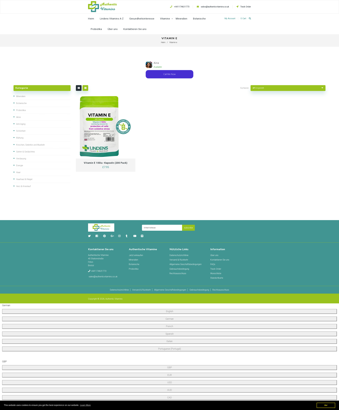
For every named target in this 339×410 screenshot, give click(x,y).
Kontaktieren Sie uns (219, 260)
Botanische (21, 103)
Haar (18, 172)
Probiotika (21, 110)
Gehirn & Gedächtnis (25, 151)
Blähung (19, 138)
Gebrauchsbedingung (179, 269)
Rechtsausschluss (178, 273)
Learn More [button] (85, 405)
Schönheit (20, 131)
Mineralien (20, 96)
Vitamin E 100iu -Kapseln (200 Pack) (105, 162)
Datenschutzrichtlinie (179, 255)
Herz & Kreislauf (23, 186)
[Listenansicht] (85, 88)
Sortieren (244, 88)
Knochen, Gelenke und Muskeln (30, 145)
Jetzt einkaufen (136, 255)
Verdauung (21, 158)
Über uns (214, 255)
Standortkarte (216, 278)
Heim (163, 42)
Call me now (169, 74)
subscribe (188, 227)
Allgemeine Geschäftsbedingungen (186, 264)
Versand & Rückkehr (179, 260)
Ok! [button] (325, 405)
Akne (18, 117)
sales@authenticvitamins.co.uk (215, 6)
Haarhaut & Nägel (24, 179)
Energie (19, 165)
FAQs (212, 264)
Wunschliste (215, 273)
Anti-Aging (20, 124)
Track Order (245, 6)
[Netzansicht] (79, 88)
